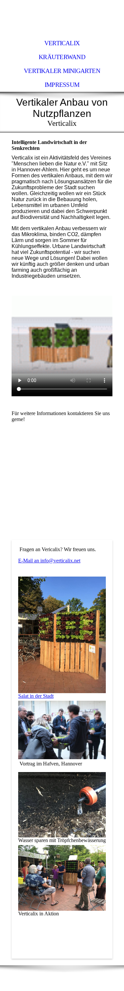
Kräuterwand (62, 56)
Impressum (62, 84)
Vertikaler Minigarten (62, 70)
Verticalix (62, 43)
